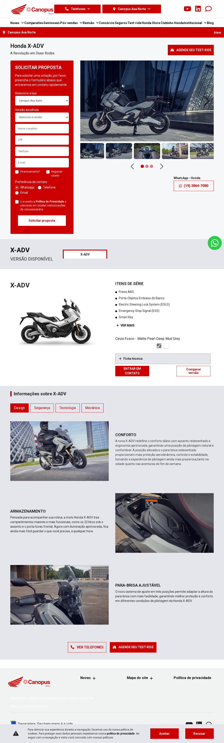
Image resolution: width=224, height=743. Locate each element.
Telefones (78, 9)
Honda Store (151, 23)
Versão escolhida (27, 110)
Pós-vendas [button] (69, 23)
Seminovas (52, 23)
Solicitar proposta (42, 220)
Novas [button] (15, 23)
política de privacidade (121, 733)
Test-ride (134, 23)
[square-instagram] (177, 9)
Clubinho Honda (172, 23)
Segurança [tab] (42, 408)
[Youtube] (187, 9)
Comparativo (33, 23)
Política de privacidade (192, 678)
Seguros (121, 23)
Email (24, 192)
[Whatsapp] (208, 9)
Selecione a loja (26, 93)
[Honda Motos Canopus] (32, 9)
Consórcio (106, 23)
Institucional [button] (193, 23)
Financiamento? (30, 171)
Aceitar (164, 733)
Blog (210, 23)
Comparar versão (193, 371)
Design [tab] (19, 408)
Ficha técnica (133, 358)
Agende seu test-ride (193, 50)
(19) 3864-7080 (196, 186)
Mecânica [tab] (92, 408)
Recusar (199, 733)
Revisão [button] (89, 23)
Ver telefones (89, 647)
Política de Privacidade (50, 201)
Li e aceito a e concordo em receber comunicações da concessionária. (43, 205)
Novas (85, 678)
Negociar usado (56, 173)
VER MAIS (127, 325)
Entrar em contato (132, 371)
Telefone (49, 187)
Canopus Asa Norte (132, 9)
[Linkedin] (198, 9)
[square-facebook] (166, 9)
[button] (88, 100)
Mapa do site (137, 678)
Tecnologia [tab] (67, 408)
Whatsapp (27, 187)
